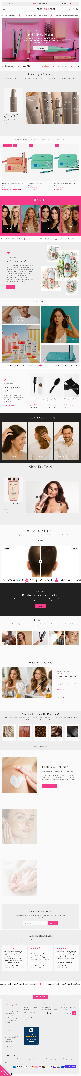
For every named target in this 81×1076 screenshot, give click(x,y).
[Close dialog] (69, 509)
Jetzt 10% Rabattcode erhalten (40, 564)
